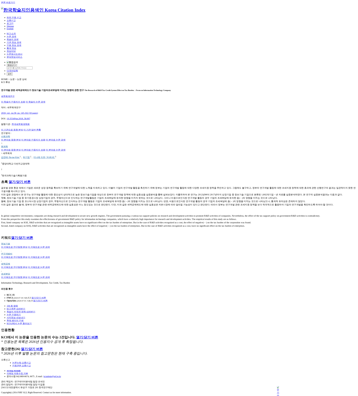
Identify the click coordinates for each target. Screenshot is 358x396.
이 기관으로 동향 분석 (12, 130)
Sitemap (10, 26)
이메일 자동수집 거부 (17, 373)
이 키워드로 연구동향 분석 (14, 247)
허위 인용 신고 (14, 17)
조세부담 (5, 274)
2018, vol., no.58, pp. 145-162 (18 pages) (19, 113)
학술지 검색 (12, 39)
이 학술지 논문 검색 (35, 102)
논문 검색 (11, 36)
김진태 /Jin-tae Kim (10, 157)
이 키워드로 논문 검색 (39, 247)
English (10, 29)
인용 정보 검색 (14, 45)
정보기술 (5, 244)
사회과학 (5, 136)
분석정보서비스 (14, 57)
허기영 (26, 157)
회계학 (4, 146)
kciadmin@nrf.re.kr (52, 376)
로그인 (10, 23)
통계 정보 (11, 48)
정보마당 (11, 51)
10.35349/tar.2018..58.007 (18, 118)
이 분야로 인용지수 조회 (33, 140)
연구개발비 (6, 254)
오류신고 (11, 20)
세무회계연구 (8, 96)
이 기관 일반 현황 (32, 130)
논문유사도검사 (14, 54)
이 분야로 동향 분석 (11, 140)
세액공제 (5, 264)
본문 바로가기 (8, 2)
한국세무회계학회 (21, 124)
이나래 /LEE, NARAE (44, 157)
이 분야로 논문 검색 (55, 140)
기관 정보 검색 (14, 42)
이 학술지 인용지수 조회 (13, 102)
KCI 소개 (11, 33)
